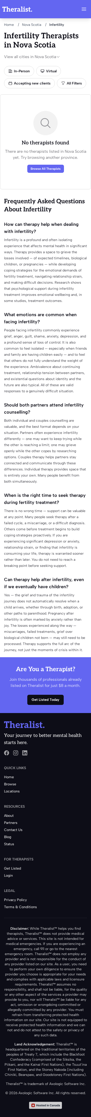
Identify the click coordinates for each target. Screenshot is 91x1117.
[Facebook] (6, 752)
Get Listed (12, 868)
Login (8, 875)
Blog (7, 837)
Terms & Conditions (20, 907)
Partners (10, 823)
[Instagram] (15, 752)
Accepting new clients (32, 83)
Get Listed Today (45, 700)
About (9, 816)
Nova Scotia (31, 25)
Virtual (51, 71)
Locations (12, 791)
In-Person (22, 71)
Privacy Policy (15, 900)
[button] (84, 9)
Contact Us (13, 830)
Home (9, 25)
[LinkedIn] (24, 752)
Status (9, 844)
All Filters (74, 83)
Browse (10, 784)
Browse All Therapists (46, 169)
